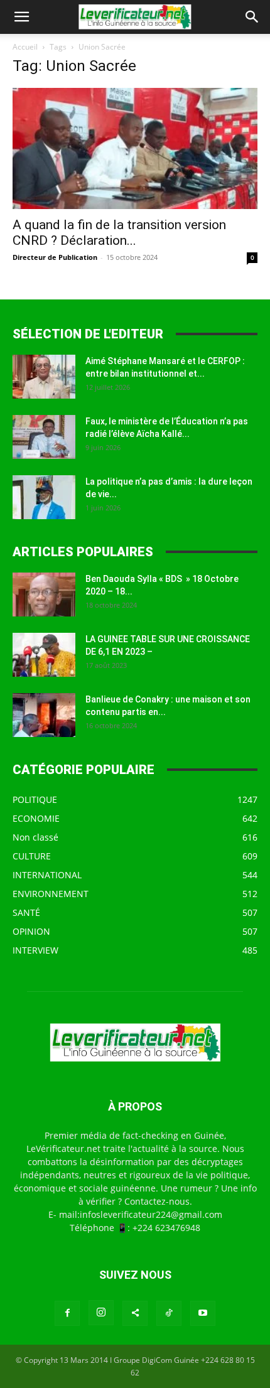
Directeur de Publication (55, 257)
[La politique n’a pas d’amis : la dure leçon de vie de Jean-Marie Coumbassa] (44, 497)
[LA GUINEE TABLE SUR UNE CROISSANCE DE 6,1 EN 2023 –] (44, 655)
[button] (21, 17)
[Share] (135, 1313)
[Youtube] (202, 1313)
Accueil (25, 46)
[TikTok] (168, 1313)
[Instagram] (101, 1312)
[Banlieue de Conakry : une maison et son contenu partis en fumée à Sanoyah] (44, 715)
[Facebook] (67, 1313)
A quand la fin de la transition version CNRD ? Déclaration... (119, 232)
